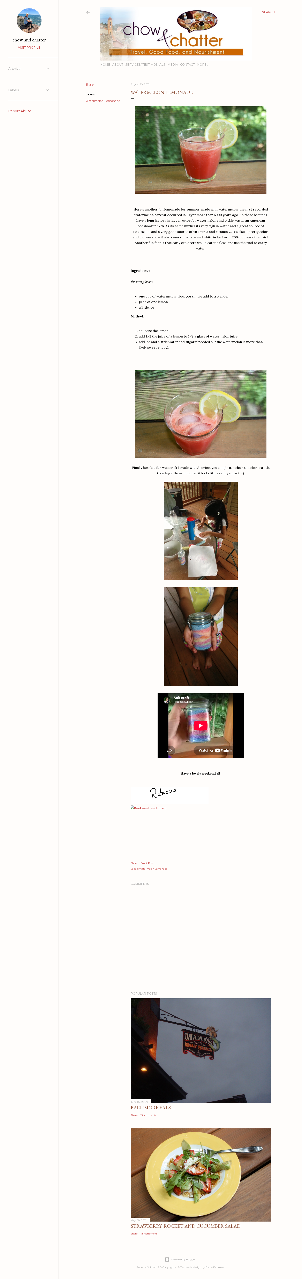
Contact (187, 64)
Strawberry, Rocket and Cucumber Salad (186, 1226)
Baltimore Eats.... (153, 1107)
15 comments (148, 1115)
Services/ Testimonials (145, 64)
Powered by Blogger (183, 1259)
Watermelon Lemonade (102, 101)
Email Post (147, 863)
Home (105, 64)
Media (172, 64)
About (117, 64)
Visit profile (29, 47)
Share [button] (89, 84)
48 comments (149, 1233)
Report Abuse (19, 111)
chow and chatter (29, 40)
